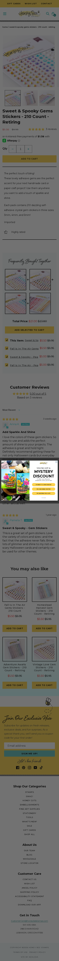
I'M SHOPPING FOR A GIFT (43, 493)
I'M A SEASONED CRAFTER (44, 488)
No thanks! (44, 497)
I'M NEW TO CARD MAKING (43, 484)
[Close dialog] (56, 462)
